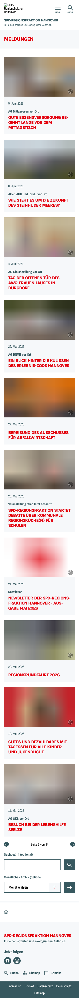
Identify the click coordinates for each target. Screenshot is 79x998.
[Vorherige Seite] (6, 844)
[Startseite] (7, 912)
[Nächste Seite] (72, 844)
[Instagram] (17, 960)
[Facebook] (7, 960)
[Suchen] (69, 864)
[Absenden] (69, 887)
